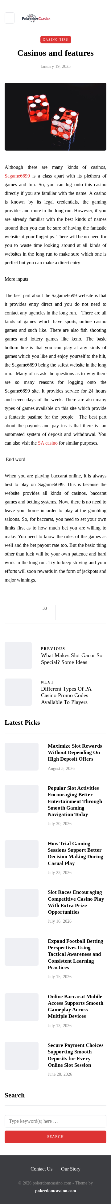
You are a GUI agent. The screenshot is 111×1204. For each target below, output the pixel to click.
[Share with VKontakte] (65, 616)
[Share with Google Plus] (81, 608)
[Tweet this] (73, 608)
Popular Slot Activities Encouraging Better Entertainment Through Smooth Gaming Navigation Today (75, 801)
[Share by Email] (73, 616)
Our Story (70, 1168)
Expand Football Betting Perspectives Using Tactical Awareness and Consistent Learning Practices (75, 954)
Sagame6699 (17, 175)
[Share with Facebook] (65, 608)
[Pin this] (96, 608)
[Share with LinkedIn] (88, 608)
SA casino (48, 443)
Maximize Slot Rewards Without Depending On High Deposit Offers (75, 752)
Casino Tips (55, 39)
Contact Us (41, 1168)
